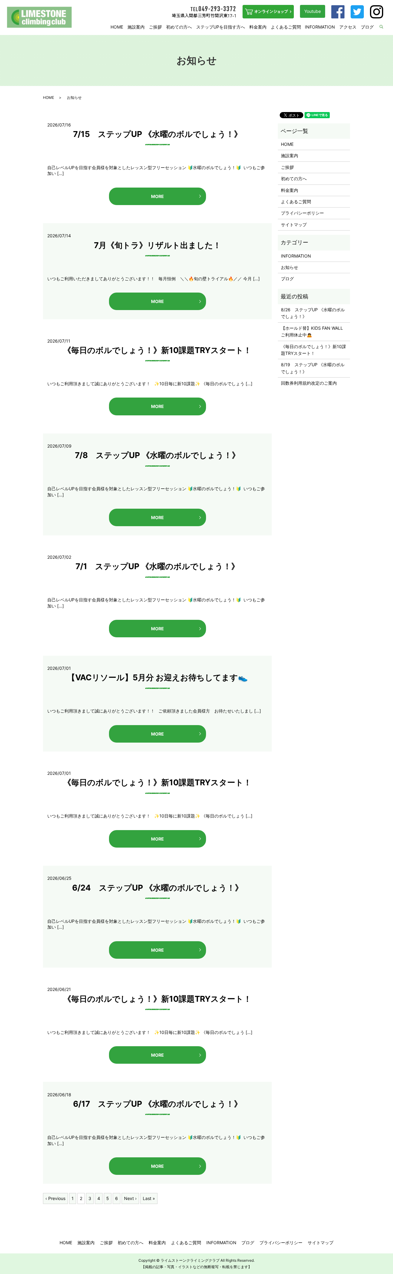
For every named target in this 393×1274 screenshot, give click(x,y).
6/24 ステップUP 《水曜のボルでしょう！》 (157, 887)
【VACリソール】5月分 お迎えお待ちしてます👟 (157, 677)
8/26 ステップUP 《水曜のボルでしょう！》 (313, 313)
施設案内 (136, 26)
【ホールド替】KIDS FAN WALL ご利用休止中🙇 (314, 331)
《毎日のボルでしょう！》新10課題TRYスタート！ (157, 350)
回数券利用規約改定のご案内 (309, 383)
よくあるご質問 (286, 26)
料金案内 (258, 26)
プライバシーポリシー (302, 213)
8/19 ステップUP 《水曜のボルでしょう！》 (312, 368)
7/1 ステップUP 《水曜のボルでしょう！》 (157, 566)
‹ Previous (55, 1198)
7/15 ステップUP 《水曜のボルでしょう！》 (157, 134)
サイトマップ (294, 224)
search (385, 27)
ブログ (367, 26)
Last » (149, 1198)
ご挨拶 (155, 26)
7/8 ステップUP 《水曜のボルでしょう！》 (157, 455)
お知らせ (289, 267)
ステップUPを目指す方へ (220, 26)
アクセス (347, 26)
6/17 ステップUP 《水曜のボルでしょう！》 (157, 1104)
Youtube (312, 11)
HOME (117, 26)
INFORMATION (320, 26)
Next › (130, 1198)
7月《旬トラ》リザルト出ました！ (157, 245)
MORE (157, 196)
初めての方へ (179, 26)
